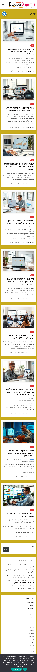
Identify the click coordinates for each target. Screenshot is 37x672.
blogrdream (31, 71)
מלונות (32, 642)
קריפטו (32, 648)
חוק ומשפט (31, 630)
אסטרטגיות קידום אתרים (26, 459)
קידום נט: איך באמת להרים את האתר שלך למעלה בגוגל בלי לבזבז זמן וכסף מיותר (19, 281)
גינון (33, 621)
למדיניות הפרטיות (16, 669)
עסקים (32, 645)
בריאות (32, 618)
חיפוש (32, 546)
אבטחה (32, 606)
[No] (35, 663)
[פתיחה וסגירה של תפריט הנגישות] (4, 13)
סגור (25, 669)
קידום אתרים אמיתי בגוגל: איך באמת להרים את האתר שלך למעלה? (21, 51)
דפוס (32, 624)
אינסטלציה (31, 609)
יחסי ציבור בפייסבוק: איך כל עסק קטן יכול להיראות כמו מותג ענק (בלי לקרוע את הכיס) (19, 392)
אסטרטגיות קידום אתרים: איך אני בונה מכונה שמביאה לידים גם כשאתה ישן (19, 453)
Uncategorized (29, 603)
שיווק (32, 45)
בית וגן (32, 615)
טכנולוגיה (31, 636)
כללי (33, 639)
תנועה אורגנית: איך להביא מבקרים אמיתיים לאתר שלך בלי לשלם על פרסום (19, 166)
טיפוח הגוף (31, 633)
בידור (32, 612)
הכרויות (32, 627)
